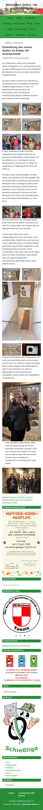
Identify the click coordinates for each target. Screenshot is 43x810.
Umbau (14, 502)
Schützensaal (7, 502)
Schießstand (28, 500)
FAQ (7, 762)
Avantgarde (21, 497)
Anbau (12, 500)
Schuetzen (29, 497)
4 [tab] (29, 635)
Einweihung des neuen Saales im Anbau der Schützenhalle (17, 50)
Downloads (10, 785)
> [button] (38, 542)
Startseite (8, 43)
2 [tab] (20, 635)
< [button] (4, 542)
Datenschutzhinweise (13, 770)
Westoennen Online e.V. (26, 801)
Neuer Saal (19, 500)
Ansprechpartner (12, 775)
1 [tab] (16, 635)
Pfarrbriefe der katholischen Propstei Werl (16, 646)
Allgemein (12, 497)
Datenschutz (16, 804)
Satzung (9, 773)
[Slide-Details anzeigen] (21, 540)
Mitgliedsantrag (11, 765)
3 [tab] (24, 635)
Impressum (10, 767)
